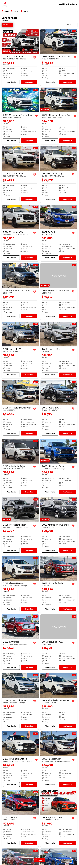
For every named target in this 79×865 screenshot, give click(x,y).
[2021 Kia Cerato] (20, 802)
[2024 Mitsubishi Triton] (20, 41)
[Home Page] (5, 4)
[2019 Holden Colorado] (20, 685)
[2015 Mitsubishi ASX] (58, 626)
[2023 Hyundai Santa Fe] (20, 743)
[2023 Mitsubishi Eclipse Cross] (58, 41)
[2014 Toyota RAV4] (58, 392)
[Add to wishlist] (34, 57)
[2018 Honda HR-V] (58, 334)
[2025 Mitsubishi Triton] (20, 158)
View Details (11, 82)
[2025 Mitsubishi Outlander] (58, 275)
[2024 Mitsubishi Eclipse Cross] (58, 100)
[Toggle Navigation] (76, 11)
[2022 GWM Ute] (20, 626)
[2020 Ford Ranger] (58, 743)
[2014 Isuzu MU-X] (20, 334)
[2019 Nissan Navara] (20, 568)
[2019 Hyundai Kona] (58, 802)
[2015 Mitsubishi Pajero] (20, 451)
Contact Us (29, 82)
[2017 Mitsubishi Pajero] (58, 158)
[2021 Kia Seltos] (58, 217)
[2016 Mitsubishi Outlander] (20, 275)
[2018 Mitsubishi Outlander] (58, 685)
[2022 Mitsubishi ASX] (58, 568)
